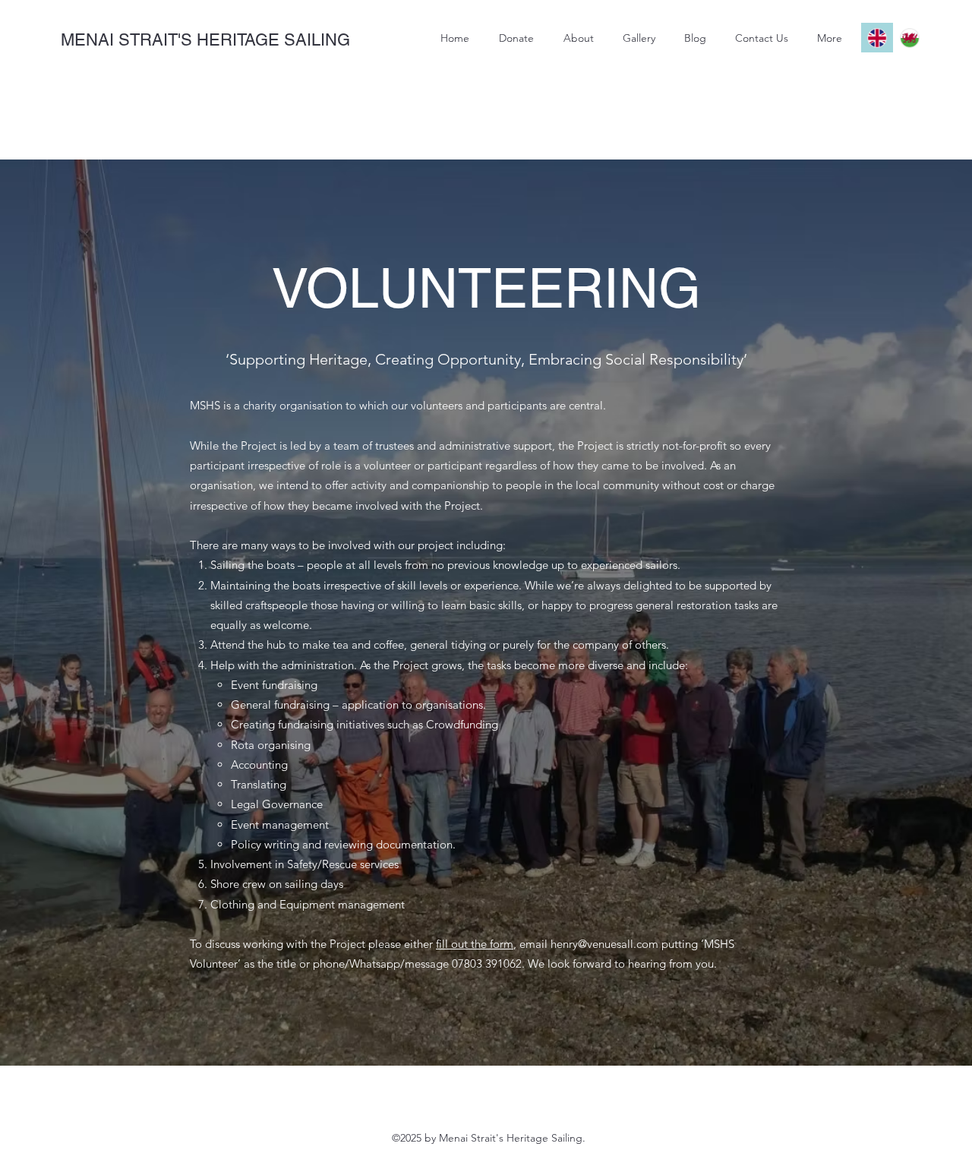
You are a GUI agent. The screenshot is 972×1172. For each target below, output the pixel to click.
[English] (877, 37)
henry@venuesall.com (604, 944)
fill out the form (474, 944)
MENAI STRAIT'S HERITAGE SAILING (205, 39)
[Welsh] (909, 37)
